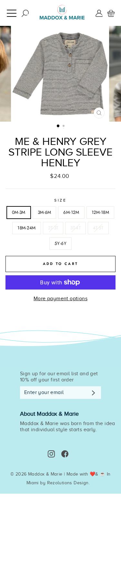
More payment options (60, 298)
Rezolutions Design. (68, 482)
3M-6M (44, 212)
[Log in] (99, 13)
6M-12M (71, 212)
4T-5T (98, 228)
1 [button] (58, 126)
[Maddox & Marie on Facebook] (64, 454)
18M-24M (26, 228)
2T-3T (53, 228)
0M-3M (18, 212)
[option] (60, 74)
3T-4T (75, 228)
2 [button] (64, 126)
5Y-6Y (60, 243)
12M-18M (100, 212)
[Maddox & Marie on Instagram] (51, 454)
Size (60, 200)
